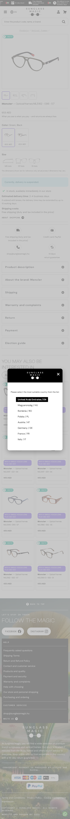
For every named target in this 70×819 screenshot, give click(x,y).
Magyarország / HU (28, 405)
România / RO (25, 410)
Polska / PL (23, 416)
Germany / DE (25, 427)
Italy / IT (22, 439)
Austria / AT (24, 422)
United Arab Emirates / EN (32, 399)
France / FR (23, 433)
